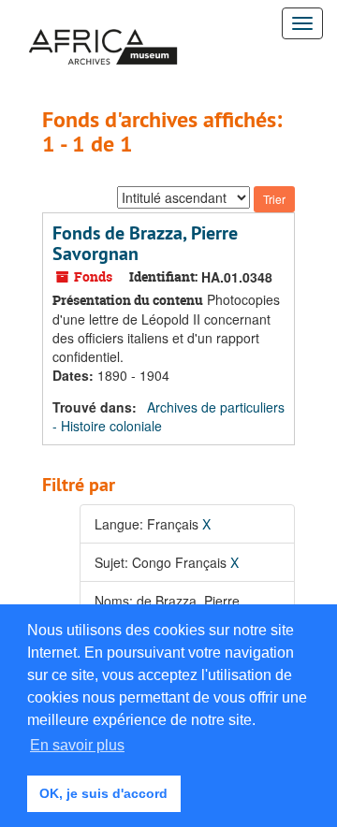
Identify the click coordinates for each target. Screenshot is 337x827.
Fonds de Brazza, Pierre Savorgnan (145, 243)
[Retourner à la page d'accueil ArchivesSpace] (103, 23)
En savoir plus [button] (77, 745)
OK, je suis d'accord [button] (103, 793)
